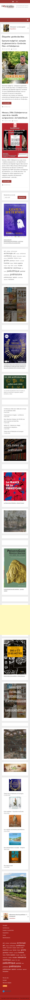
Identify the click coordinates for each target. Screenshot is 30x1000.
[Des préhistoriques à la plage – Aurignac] (15, 839)
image (9, 265)
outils (5, 271)
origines (13, 960)
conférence (8, 256)
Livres (4, 935)
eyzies (10, 950)
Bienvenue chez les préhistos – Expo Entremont (19, 915)
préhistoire (16, 274)
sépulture (6, 279)
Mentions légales (7, 982)
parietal (22, 271)
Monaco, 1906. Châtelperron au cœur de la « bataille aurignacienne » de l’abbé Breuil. (15, 115)
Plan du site (6, 977)
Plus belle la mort (8, 865)
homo (11, 263)
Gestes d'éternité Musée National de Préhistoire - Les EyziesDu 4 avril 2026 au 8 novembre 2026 (13, 241)
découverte (19, 256)
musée (20, 265)
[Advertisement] (15, 620)
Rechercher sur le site (9, 195)
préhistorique (8, 277)
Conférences (7, 106)
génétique (12, 260)
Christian (14, 49)
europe (5, 258)
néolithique (17, 268)
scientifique (20, 277)
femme (16, 258)
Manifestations (6, 937)
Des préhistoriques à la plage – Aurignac (14, 847)
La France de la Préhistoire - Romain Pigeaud (14, 503)
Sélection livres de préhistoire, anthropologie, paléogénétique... (16, 302)
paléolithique (13, 271)
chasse (17, 253)
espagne (14, 947)
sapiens (15, 277)
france (19, 258)
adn (5, 251)
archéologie (8, 253)
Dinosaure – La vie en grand (17, 27)
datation (14, 256)
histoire (17, 260)
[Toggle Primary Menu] (27, 20)
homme (6, 263)
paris (23, 963)
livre (12, 265)
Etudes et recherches (8, 930)
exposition (10, 258)
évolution (11, 279)
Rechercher (22, 197)
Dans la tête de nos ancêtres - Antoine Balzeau (14, 676)
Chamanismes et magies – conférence (14, 415)
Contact (5, 980)
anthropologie (14, 251)
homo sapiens (18, 263)
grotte (6, 260)
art (14, 253)
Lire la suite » (7, 103)
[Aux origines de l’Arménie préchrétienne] (15, 821)
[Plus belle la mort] (15, 857)
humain (5, 265)
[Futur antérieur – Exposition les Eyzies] (15, 803)
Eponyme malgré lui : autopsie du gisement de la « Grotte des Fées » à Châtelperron (14, 43)
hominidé (22, 260)
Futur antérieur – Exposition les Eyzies (14, 811)
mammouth (5, 957)
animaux (8, 251)
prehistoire (6, 274)
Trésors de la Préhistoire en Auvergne (13, 431)
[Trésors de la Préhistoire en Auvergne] (15, 785)
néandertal (8, 268)
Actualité (5, 925)
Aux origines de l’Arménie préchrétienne (14, 829)
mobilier (15, 265)
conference (23, 253)
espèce (23, 256)
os (22, 268)
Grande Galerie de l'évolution (15, 741)
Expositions (13, 28)
